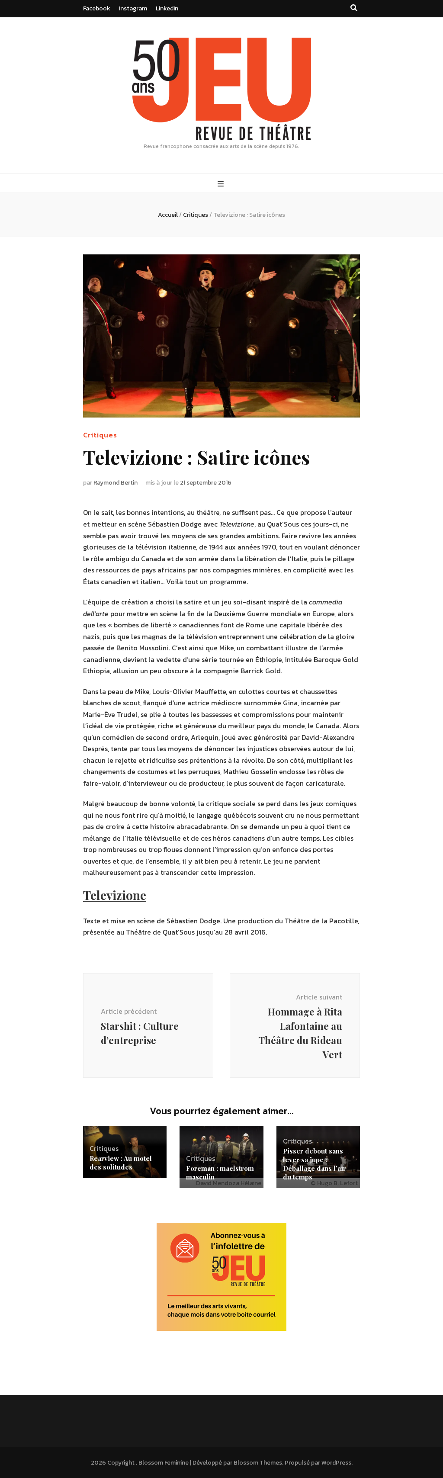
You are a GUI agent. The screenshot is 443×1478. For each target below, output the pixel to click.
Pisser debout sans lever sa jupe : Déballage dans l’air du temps (314, 1164)
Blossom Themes (258, 1462)
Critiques (100, 435)
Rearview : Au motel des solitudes (121, 1162)
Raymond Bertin (115, 482)
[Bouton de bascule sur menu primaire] (222, 184)
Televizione (114, 895)
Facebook (96, 8)
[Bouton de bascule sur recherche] (353, 8)
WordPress (336, 1462)
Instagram (133, 8)
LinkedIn (167, 8)
